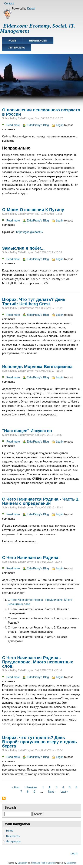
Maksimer (71, 863)
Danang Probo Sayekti (43, 863)
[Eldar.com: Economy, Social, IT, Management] (7, 18)
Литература (17, 47)
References (38, 40)
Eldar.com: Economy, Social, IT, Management (37, 28)
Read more (13, 125)
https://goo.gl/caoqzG (29, 232)
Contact (9, 3)
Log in (59, 125)
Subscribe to (4, 798)
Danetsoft (22, 863)
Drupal (31, 8)
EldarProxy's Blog (38, 125)
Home (12, 40)
